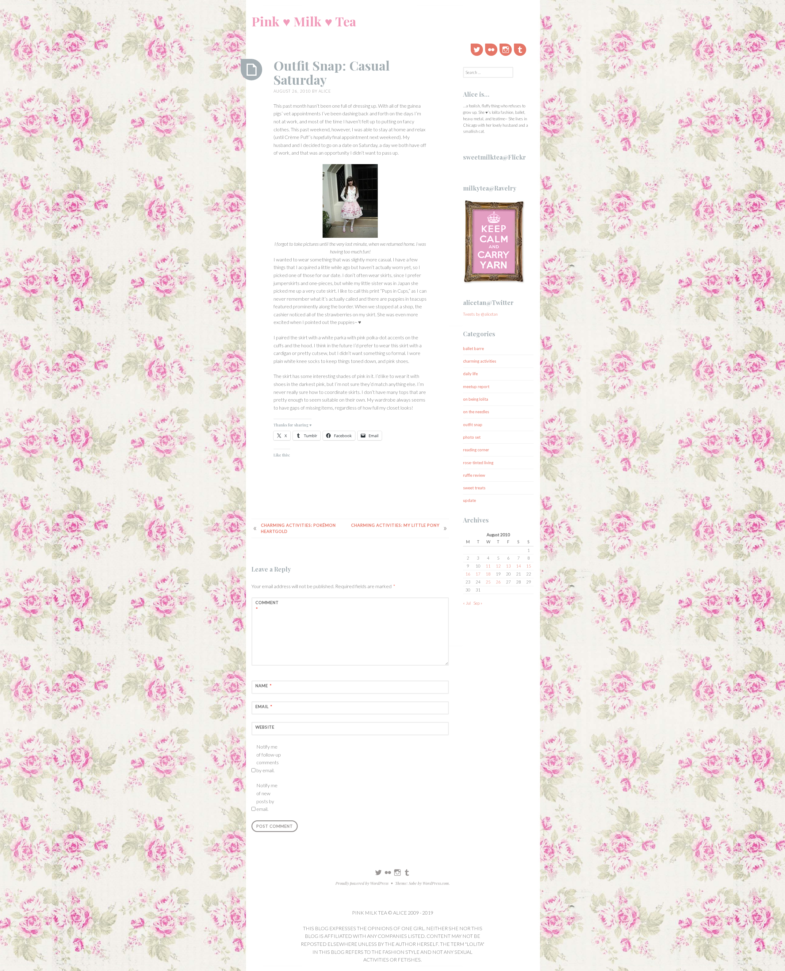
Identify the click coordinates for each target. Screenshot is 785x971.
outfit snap (472, 424)
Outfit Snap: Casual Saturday (332, 72)
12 (498, 566)
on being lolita (475, 399)
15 (528, 566)
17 (478, 574)
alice (325, 91)
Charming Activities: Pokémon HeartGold (298, 528)
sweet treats (474, 487)
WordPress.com (436, 883)
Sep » (477, 603)
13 (508, 566)
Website (264, 727)
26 (498, 582)
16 (467, 574)
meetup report (476, 386)
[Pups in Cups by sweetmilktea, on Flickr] (350, 202)
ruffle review (474, 475)
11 (488, 566)
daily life (470, 373)
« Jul (467, 603)
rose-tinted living (478, 462)
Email (263, 706)
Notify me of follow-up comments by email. (268, 758)
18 (488, 574)
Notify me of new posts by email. (267, 797)
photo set (472, 437)
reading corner (476, 449)
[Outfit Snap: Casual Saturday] (251, 69)
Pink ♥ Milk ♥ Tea (303, 21)
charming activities (479, 361)
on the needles (476, 411)
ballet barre (473, 348)
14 (518, 566)
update (469, 500)
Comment (267, 605)
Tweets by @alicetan (480, 314)
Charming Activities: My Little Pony (395, 525)
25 (488, 582)
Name (263, 685)
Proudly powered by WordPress (362, 883)
